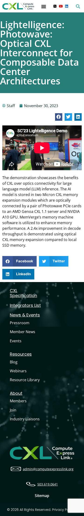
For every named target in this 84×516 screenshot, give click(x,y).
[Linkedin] (66, 6)
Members (18, 400)
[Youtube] (61, 6)
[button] (43, 6)
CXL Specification (23, 293)
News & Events (25, 315)
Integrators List (25, 305)
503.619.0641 (47, 484)
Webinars (18, 370)
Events (15, 340)
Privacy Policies (64, 509)
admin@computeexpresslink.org (48, 469)
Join (13, 410)
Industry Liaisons (25, 419)
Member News (22, 331)
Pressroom (19, 322)
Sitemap (42, 495)
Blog (14, 362)
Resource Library (25, 379)
